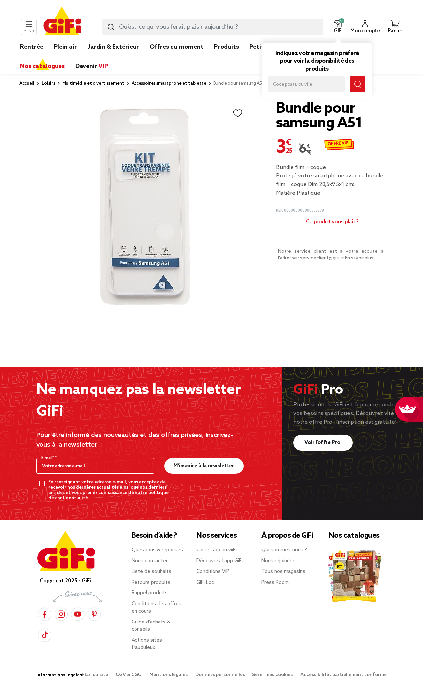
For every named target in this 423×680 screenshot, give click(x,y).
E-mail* (48, 458)
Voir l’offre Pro (323, 442)
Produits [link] (226, 47)
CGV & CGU (129, 675)
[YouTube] (77, 613)
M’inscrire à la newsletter (203, 466)
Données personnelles (220, 675)
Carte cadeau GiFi (216, 550)
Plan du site (95, 675)
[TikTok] (44, 634)
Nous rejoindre (277, 561)
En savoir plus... (360, 258)
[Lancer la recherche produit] (111, 27)
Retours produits (151, 583)
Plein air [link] (65, 47)
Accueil (26, 83)
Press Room (275, 583)
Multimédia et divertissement (93, 83)
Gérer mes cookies (272, 675)
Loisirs (48, 83)
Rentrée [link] (31, 47)
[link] (226, 56)
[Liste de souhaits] (237, 113)
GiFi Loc (205, 583)
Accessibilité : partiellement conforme (343, 675)
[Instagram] (61, 613)
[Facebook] (44, 613)
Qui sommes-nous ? (284, 550)
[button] (338, 27)
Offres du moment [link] (177, 47)
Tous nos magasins (283, 572)
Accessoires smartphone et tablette (169, 83)
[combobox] (212, 27)
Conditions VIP (212, 572)
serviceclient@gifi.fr (322, 258)
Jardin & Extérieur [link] (113, 47)
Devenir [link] (91, 66)
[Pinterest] (94, 613)
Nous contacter (150, 561)
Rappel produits (150, 593)
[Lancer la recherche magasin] (357, 84)
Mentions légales (169, 675)
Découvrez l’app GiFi (219, 561)
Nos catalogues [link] (42, 66)
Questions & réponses (157, 550)
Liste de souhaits (151, 572)
